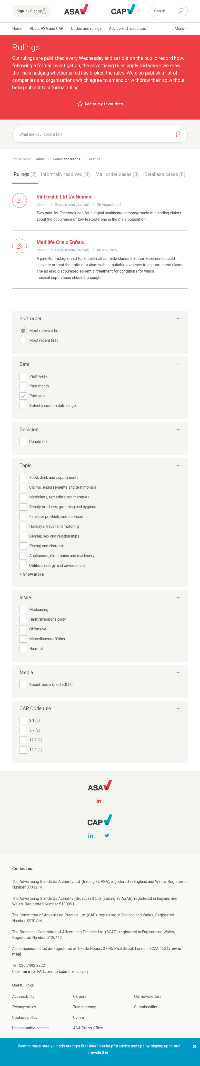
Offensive (37, 629)
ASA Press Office (88, 1028)
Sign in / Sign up (29, 11)
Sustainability (145, 1007)
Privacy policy (24, 1007)
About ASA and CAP (47, 28)
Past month (39, 386)
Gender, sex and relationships (54, 536)
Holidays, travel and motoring (54, 526)
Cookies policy (25, 1017)
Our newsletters (147, 996)
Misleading (38, 609)
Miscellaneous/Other (47, 639)
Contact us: (22, 868)
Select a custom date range (52, 405)
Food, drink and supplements (54, 477)
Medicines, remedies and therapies (59, 497)
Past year (37, 396)
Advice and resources (127, 28)
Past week (38, 376)
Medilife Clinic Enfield (61, 242)
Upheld (38, 441)
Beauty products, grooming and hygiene (62, 507)
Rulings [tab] (25, 174)
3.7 (34, 730)
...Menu (178, 28)
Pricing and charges (46, 546)
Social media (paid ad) (51, 684)
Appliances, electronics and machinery (61, 555)
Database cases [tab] (164, 174)
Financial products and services (56, 516)
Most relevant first (45, 330)
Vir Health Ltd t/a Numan (64, 197)
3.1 (34, 720)
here (25, 971)
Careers (80, 996)
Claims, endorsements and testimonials (63, 487)
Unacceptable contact (30, 1028)
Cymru (78, 1017)
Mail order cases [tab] (117, 174)
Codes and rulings (86, 28)
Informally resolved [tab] (65, 174)
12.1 (35, 740)
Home (17, 28)
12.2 (35, 749)
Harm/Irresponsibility (47, 619)
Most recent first (43, 340)
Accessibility (23, 996)
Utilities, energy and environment (57, 565)
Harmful (36, 648)
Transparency (84, 1007)
